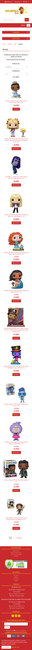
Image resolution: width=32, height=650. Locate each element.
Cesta (16, 580)
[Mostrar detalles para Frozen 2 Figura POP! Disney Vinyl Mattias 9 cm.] (16, 468)
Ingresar (18, 1)
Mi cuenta (16, 575)
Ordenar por (16, 63)
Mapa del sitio (16, 551)
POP (15, 44)
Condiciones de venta (16, 554)
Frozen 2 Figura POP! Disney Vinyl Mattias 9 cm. (16, 480)
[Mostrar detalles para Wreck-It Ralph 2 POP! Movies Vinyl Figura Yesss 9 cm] (16, 393)
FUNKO (10, 44)
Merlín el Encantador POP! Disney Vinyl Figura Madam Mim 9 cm (16, 442)
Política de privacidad (16, 552)
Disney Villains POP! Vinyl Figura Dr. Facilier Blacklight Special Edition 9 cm (16, 367)
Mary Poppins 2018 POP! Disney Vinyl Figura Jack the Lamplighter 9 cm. (16, 518)
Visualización (16, 71)
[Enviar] (27, 19)
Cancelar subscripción (20, 630)
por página (16, 77)
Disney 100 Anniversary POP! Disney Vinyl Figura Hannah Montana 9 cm (16, 215)
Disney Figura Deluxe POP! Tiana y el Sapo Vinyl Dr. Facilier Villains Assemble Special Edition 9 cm (16, 329)
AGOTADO (17, 148)
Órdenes (16, 577)
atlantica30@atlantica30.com (17, 594)
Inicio (4, 44)
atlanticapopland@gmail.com (17, 606)
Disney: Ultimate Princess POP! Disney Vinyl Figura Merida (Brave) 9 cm (16, 253)
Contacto (16, 556)
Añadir (17, 109)
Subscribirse (11, 630)
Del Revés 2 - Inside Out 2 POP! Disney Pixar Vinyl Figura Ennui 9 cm (16, 177)
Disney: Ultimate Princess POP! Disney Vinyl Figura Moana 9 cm (16, 291)
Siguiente (19, 538)
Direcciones (16, 579)
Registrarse (9, 1)
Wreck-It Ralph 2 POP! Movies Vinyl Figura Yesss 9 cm (16, 405)
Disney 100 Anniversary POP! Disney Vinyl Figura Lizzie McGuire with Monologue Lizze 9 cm (16, 140)
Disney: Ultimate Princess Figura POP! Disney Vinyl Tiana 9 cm (16, 101)
